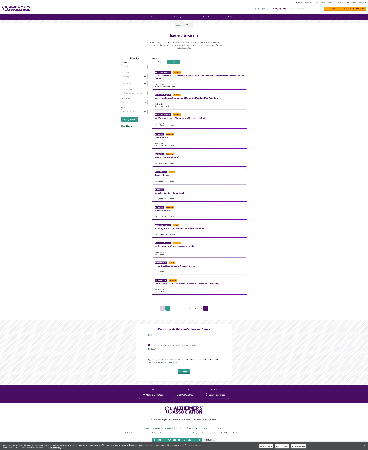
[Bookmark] (199, 440)
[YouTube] (174, 440)
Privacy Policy (175, 362)
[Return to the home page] (16, 8)
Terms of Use (181, 428)
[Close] (365, 446)
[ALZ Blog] (179, 440)
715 (200, 308)
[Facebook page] (154, 440)
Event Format (126, 98)
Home (178, 25)
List (173, 62)
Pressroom (193, 428)
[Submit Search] (145, 111)
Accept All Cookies (298, 446)
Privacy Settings (266, 446)
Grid (159, 62)
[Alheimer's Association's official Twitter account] (164, 440)
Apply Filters (129, 119)
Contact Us (218, 428)
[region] (184, 446)
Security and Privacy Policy (163, 428)
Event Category (127, 89)
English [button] (209, 440)
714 (194, 308)
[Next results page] (205, 308)
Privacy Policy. (55, 448)
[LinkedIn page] (184, 440)
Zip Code (151, 349)
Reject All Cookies (282, 446)
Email (150, 335)
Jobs (147, 428)
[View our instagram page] (159, 440)
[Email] (189, 440)
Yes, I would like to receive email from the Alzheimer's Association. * (175, 345)
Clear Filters (126, 126)
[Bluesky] (169, 440)
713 (189, 308)
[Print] (194, 440)
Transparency (205, 428)
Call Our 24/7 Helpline (263, 9)
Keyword (124, 107)
